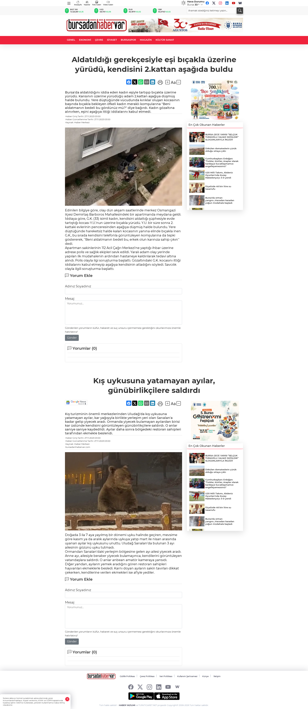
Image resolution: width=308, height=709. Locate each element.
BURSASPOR (128, 39)
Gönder (72, 337)
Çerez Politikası (147, 676)
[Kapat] (67, 699)
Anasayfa (78, 5)
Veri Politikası (165, 676)
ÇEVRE (99, 39)
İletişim (217, 676)
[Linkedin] (227, 3)
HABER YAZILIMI (127, 705)
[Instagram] (220, 3)
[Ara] (240, 10)
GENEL (71, 39)
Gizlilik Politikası (127, 676)
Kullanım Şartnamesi (187, 676)
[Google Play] (141, 696)
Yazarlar (87, 5)
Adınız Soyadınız (78, 286)
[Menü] (69, 2)
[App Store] (167, 696)
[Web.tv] (240, 3)
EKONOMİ (85, 39)
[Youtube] (233, 3)
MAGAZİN (146, 39)
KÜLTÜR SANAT (165, 39)
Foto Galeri (96, 5)
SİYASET (112, 39)
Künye (205, 676)
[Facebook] (207, 3)
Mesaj (69, 299)
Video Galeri (108, 5)
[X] (213, 3)
